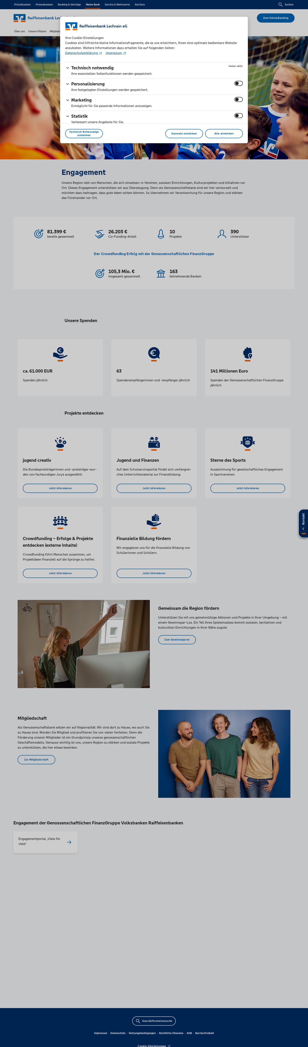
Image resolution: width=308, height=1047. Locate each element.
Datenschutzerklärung (82, 53)
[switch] (238, 83)
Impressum (114, 53)
